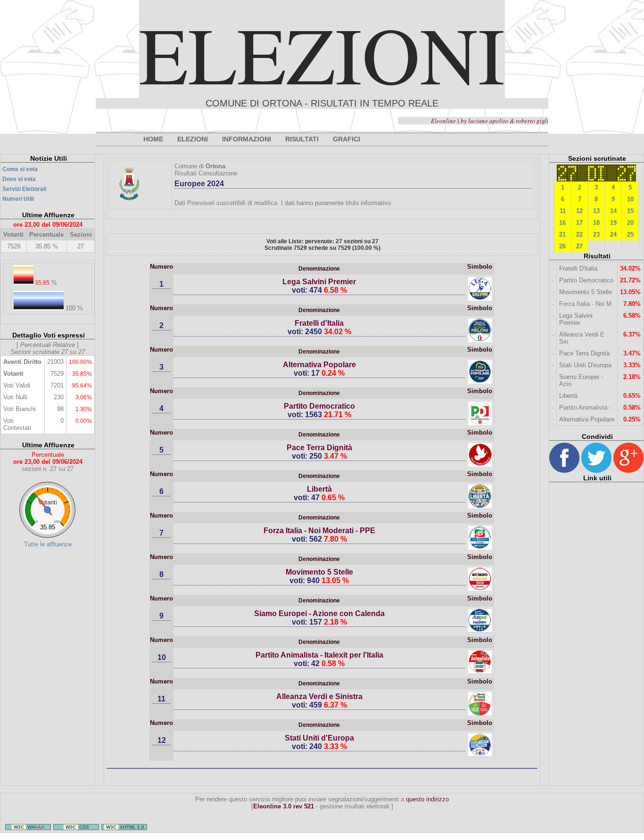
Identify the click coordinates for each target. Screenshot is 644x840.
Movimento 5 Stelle (319, 572)
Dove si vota (19, 179)
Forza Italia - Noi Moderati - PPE (319, 531)
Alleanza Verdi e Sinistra (319, 696)
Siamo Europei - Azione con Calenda (319, 613)
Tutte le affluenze (48, 544)
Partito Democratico (319, 406)
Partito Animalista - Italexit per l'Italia (319, 655)
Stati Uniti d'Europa (319, 738)
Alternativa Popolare (319, 365)
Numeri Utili (18, 199)
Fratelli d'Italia (319, 323)
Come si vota (20, 169)
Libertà (319, 489)
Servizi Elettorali (24, 189)
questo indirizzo (427, 799)
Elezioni (322, 53)
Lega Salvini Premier (319, 282)
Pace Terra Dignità (319, 448)
